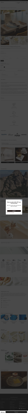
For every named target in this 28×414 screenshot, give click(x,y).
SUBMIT (14, 210)
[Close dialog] (21, 200)
